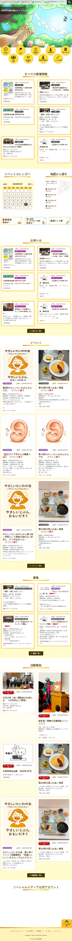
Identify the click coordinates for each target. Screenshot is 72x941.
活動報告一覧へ (36, 875)
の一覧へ (5, 53)
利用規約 (39, 931)
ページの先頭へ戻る (66, 924)
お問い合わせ (27, 2)
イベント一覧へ (36, 566)
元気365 (39, 939)
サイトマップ (57, 931)
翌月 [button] (29, 184)
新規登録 (18, 2)
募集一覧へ (37, 653)
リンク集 (47, 931)
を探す (20, 53)
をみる (35, 53)
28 (26, 204)
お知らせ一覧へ (36, 331)
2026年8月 (18, 184)
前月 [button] (5, 184)
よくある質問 (29, 931)
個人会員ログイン (38, 2)
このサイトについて (7, 2)
